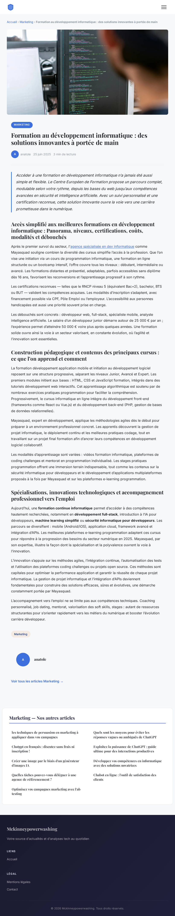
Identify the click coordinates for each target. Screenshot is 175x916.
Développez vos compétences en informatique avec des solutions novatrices (127, 763)
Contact (12, 889)
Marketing (26, 22)
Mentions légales (18, 882)
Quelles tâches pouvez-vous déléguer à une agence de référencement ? (44, 777)
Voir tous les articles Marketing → (37, 681)
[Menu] (164, 7)
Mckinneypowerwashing (32, 829)
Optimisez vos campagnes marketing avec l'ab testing (46, 791)
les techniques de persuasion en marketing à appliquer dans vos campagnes (45, 734)
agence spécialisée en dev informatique (102, 246)
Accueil (12, 22)
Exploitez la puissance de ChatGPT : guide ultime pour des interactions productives (124, 749)
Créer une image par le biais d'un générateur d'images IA (45, 763)
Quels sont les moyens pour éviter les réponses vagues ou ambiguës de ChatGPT (125, 734)
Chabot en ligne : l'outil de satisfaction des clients (124, 777)
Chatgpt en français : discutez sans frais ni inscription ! (43, 749)
